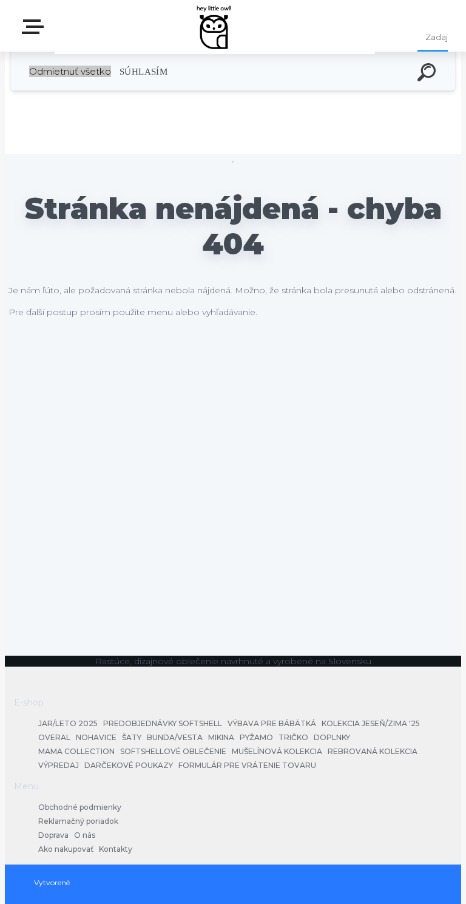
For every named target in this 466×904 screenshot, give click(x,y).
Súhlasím (143, 71)
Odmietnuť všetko (70, 71)
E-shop (35, 30)
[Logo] (215, 25)
